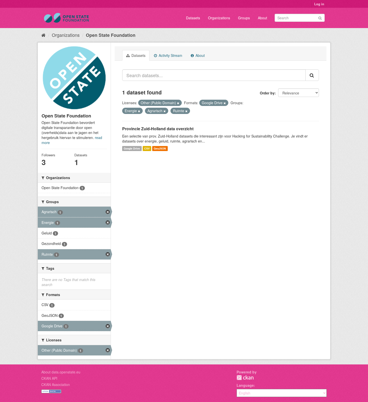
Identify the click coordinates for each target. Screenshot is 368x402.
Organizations (219, 17)
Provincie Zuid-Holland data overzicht (158, 128)
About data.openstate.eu (60, 371)
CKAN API (49, 378)
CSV (147, 148)
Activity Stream (170, 55)
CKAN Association (55, 384)
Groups (244, 17)
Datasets (193, 17)
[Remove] (178, 103)
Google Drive (132, 148)
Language (245, 385)
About (262, 17)
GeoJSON (160, 148)
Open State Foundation (110, 35)
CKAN (245, 377)
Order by (267, 92)
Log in (319, 4)
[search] (312, 75)
